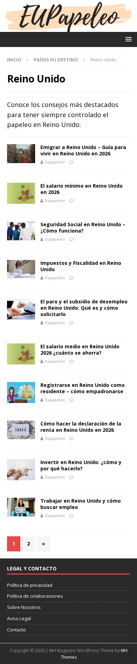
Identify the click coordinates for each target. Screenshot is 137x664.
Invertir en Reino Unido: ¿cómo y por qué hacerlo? (81, 465)
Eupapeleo (55, 162)
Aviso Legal (19, 618)
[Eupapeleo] (68, 27)
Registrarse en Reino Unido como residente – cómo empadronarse (82, 388)
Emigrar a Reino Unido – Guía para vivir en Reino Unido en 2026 (83, 150)
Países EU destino (56, 59)
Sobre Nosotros (24, 607)
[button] (127, 39)
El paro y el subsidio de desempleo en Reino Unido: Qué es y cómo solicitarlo (84, 307)
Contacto (16, 629)
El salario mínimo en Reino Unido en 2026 (81, 188)
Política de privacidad (29, 585)
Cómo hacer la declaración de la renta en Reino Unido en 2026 (80, 426)
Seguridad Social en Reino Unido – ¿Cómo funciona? (82, 227)
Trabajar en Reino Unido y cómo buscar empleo (80, 503)
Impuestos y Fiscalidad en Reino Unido (80, 266)
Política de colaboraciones (35, 596)
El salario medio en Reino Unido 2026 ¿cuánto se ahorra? (79, 349)
